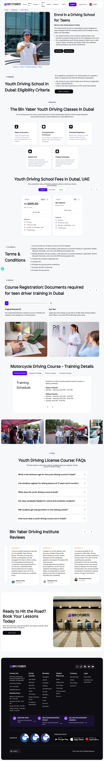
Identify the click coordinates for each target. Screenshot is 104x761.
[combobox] (96, 4)
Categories (14, 9)
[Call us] (2, 268)
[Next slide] (97, 189)
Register (72, 4)
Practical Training (65, 373)
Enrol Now (58, 51)
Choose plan (36, 212)
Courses (35, 4)
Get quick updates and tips (76, 722)
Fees (22, 67)
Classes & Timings (35, 373)
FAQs (40, 67)
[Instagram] (89, 666)
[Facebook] (85, 666)
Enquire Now (69, 51)
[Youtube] (92, 666)
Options (15, 67)
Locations (55, 4)
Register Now (23, 718)
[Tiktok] (81, 666)
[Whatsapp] (77, 666)
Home (6, 9)
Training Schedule (20, 373)
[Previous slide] (91, 189)
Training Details (31, 67)
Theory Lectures (50, 373)
